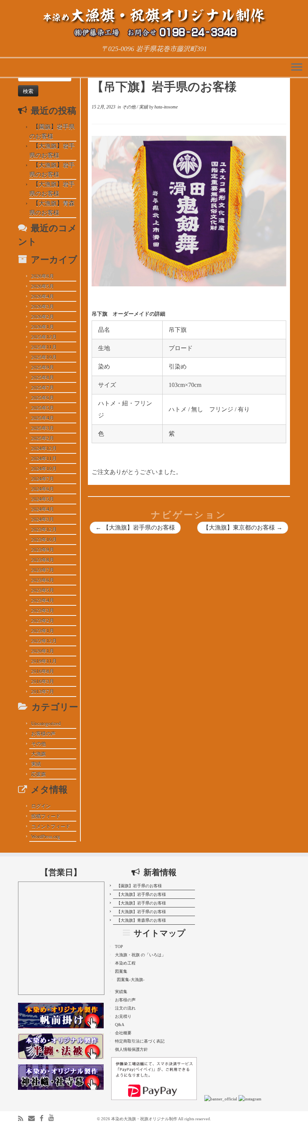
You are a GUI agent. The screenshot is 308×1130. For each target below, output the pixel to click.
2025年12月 (44, 337)
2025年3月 (42, 428)
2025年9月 (42, 367)
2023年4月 (42, 600)
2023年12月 (44, 529)
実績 (36, 764)
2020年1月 (42, 651)
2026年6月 (42, 276)
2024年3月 (42, 519)
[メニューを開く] (296, 67)
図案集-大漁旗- (131, 979)
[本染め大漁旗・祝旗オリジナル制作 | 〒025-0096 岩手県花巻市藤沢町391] (154, 22)
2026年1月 (42, 327)
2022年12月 (44, 641)
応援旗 (38, 774)
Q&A (119, 1024)
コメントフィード (50, 826)
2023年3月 (42, 610)
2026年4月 (42, 296)
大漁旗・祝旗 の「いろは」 (140, 954)
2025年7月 (42, 387)
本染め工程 (125, 963)
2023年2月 (42, 620)
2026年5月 (42, 286)
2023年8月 (42, 560)
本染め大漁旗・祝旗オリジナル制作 (144, 1118)
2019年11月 (44, 661)
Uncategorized (46, 723)
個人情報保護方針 (131, 1049)
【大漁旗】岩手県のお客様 (135, 527)
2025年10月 (44, 357)
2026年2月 (42, 316)
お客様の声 (43, 733)
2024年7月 (42, 478)
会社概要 (123, 1033)
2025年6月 (42, 397)
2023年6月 (42, 580)
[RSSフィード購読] (23, 1119)
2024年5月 (42, 499)
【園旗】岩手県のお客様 (139, 885)
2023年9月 (42, 549)
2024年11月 (44, 458)
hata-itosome (166, 107)
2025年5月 (42, 408)
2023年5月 (42, 590)
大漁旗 (38, 754)
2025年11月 (44, 347)
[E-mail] (34, 1118)
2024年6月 (42, 489)
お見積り (123, 1016)
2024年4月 (42, 509)
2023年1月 (42, 630)
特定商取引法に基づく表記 (140, 1041)
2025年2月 (42, 438)
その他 (38, 743)
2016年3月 (42, 681)
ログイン (41, 806)
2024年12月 (44, 448)
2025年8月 (42, 377)
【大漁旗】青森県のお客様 (141, 920)
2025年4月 (42, 418)
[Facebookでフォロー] (44, 1118)
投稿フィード (45, 816)
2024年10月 (44, 468)
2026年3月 (42, 306)
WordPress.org (45, 836)
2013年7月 (42, 691)
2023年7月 (42, 570)
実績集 (121, 991)
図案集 (121, 971)
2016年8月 (42, 671)
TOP (119, 946)
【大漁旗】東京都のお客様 (242, 527)
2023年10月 (44, 539)
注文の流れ (125, 1008)
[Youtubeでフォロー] (53, 1118)
